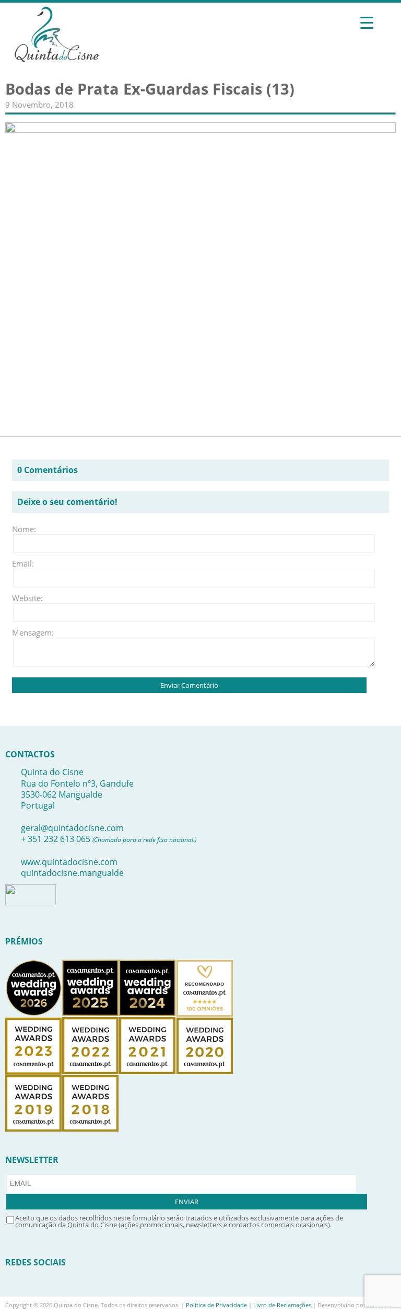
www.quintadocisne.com (69, 862)
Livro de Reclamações (282, 1305)
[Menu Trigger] (366, 22)
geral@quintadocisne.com (72, 828)
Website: (27, 598)
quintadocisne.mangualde (72, 873)
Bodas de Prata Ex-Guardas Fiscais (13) (149, 88)
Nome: (24, 529)
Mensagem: (27, 632)
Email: (23, 563)
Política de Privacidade (216, 1305)
